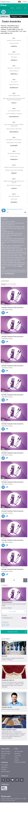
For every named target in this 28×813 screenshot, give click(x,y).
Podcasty (3, 769)
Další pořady (5, 639)
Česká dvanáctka (7, 602)
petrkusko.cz (14, 60)
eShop (3, 758)
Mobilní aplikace (5, 771)
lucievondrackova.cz (14, 116)
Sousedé (4, 656)
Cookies (3, 798)
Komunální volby (5, 753)
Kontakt (17, 760)
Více (21, 16)
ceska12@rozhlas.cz (9, 273)
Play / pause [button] (3, 210)
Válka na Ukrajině (5, 751)
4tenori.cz (14, 102)
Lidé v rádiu (18, 755)
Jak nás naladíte (19, 751)
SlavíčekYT (14, 173)
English (24, 798)
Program (12, 7)
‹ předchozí (3, 580)
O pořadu (4, 585)
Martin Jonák (5, 625)
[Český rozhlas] (5, 1)
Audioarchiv (19, 7)
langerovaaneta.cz (14, 131)
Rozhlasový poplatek (20, 762)
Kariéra (16, 758)
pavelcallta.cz (14, 202)
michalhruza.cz (14, 159)
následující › (25, 580)
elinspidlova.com (14, 87)
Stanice (3, 755)
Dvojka (24, 617)
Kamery (25, 7)
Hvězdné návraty (7, 707)
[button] (25, 212)
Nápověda (17, 753)
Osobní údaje (10, 798)
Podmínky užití (17, 798)
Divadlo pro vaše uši (8, 680)
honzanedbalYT (14, 145)
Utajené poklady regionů (9, 729)
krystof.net (14, 188)
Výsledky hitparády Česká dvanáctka (12, 307)
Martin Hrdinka (6, 624)
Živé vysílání (4, 765)
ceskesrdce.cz (14, 73)
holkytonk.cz (14, 46)
